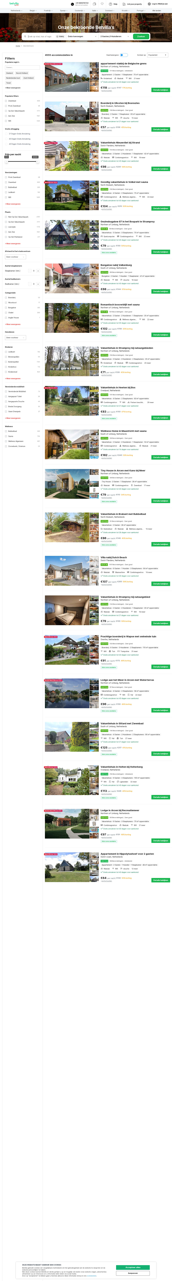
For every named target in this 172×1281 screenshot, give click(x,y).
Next (84, 77)
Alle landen (156, 11)
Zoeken (141, 36)
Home (18, 46)
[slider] (6, 161)
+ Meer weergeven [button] (12, 88)
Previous (50, 77)
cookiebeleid (91, 1276)
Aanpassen (133, 1273)
